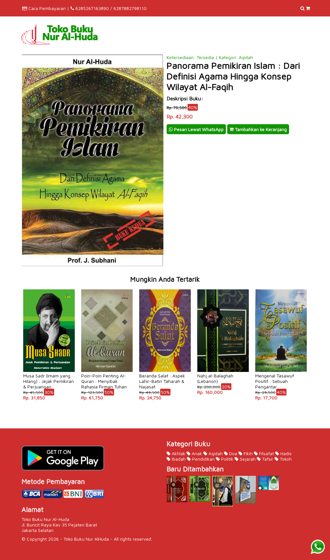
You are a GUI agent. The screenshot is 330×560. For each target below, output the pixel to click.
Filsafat (266, 453)
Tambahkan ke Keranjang (260, 129)
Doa (232, 453)
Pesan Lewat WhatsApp (198, 129)
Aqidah (215, 453)
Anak (196, 453)
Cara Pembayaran (47, 8)
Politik (226, 459)
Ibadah (178, 459)
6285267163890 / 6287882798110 (111, 8)
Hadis (285, 453)
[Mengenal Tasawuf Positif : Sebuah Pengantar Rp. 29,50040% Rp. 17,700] (281, 289)
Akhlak (177, 453)
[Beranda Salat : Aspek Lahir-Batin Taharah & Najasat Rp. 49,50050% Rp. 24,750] (165, 289)
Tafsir (267, 459)
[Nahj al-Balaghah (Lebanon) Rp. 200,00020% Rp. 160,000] (223, 289)
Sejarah (247, 459)
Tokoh (285, 459)
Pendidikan (203, 459)
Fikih (247, 453)
